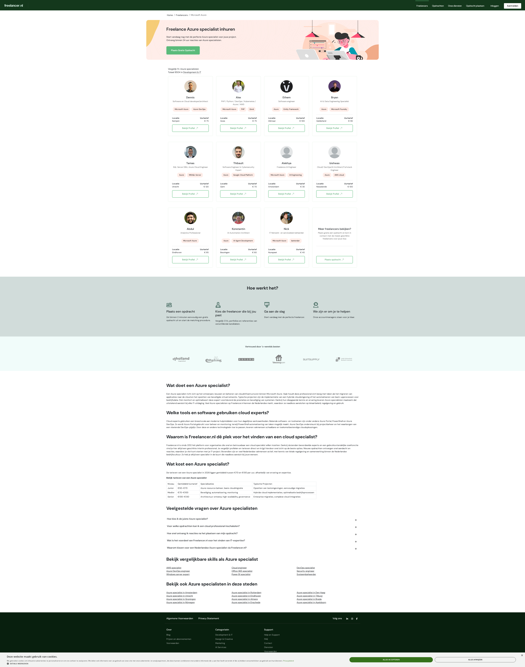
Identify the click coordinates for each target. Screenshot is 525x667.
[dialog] (262, 659)
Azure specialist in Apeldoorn (311, 602)
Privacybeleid (288, 661)
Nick (286, 228)
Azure (276, 109)
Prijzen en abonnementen (178, 639)
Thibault (238, 163)
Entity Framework (291, 109)
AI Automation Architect (238, 233)
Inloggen (495, 5)
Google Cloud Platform (243, 175)
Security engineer (305, 571)
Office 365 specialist (242, 571)
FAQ (266, 639)
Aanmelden (512, 5)
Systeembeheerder (306, 574)
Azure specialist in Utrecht (179, 595)
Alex (238, 97)
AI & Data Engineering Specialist (334, 101)
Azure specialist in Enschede (246, 602)
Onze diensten (455, 5)
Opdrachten (438, 5)
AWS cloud (339, 175)
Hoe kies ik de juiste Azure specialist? (187, 518)
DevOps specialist (306, 567)
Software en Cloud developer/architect (190, 101)
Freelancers (422, 5)
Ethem (287, 97)
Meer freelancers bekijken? (334, 228)
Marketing (220, 643)
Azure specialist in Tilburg (310, 595)
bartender (295, 241)
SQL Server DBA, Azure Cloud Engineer (190, 167)
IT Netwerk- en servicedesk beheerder (286, 233)
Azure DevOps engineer (178, 571)
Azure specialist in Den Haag (311, 592)
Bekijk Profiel (188, 128)
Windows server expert (177, 574)
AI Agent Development (243, 241)
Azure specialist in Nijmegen (180, 602)
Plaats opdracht (333, 259)
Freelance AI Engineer (286, 167)
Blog (168, 634)
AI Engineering (295, 175)
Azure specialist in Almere (245, 599)
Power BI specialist (241, 574)
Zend (252, 109)
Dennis (190, 97)
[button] (150, 663)
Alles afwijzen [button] (475, 660)
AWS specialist (173, 567)
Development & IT (192, 72)
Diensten (268, 647)
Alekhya (286, 163)
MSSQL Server (195, 175)
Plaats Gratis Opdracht (183, 50)
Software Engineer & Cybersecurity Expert (238, 168)
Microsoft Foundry (339, 109)
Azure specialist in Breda (309, 599)
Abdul (190, 228)
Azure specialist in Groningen (181, 599)
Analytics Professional (190, 233)
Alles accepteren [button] (391, 660)
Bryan (334, 97)
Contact (268, 643)
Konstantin (238, 228)
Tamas (190, 163)
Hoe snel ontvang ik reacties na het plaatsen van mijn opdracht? (202, 533)
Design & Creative (224, 639)
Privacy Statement (208, 618)
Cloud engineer (239, 567)
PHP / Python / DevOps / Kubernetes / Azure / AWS (238, 103)
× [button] (522, 655)
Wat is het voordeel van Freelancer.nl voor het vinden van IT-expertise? (206, 540)
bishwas (334, 163)
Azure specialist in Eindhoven (246, 595)
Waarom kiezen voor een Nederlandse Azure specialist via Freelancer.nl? (207, 547)
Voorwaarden (172, 643)
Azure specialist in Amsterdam (181, 592)
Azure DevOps (199, 109)
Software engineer (286, 101)
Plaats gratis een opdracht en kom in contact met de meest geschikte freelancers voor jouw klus (334, 234)
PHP (243, 109)
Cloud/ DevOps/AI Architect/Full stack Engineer (334, 168)
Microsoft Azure (181, 109)
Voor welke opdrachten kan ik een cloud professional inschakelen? (203, 526)
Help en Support (272, 634)
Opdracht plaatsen (475, 5)
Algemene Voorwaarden (179, 618)
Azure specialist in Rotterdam (246, 592)
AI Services (220, 647)
